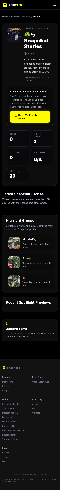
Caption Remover (40, 382)
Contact (36, 413)
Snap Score (8, 408)
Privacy (5, 452)
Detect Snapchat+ (11, 413)
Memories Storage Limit (13, 430)
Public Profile (8, 426)
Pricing (5, 386)
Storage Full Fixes (11, 439)
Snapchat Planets (10, 404)
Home (5, 16)
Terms (5, 457)
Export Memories (10, 435)
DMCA (5, 461)
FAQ (34, 408)
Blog (4, 390)
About (35, 404)
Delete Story (8, 417)
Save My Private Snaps (28, 117)
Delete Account (9, 421)
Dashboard (7, 382)
